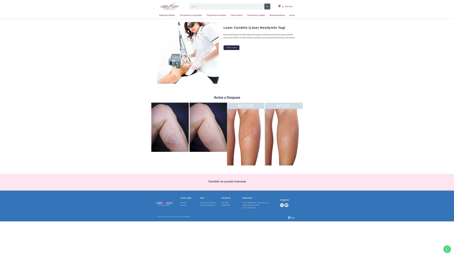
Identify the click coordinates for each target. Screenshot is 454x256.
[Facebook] (286, 205)
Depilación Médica (167, 15)
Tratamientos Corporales (191, 15)
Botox (292, 15)
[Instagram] (282, 205)
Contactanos (231, 48)
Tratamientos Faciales (216, 15)
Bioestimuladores (277, 15)
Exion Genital (236, 15)
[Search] (267, 6)
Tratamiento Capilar (256, 15)
